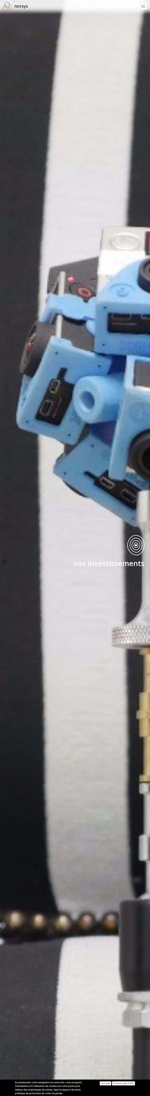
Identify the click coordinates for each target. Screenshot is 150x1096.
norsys (21, 6)
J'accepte (105, 1083)
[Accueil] (8, 6)
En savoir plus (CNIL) (123, 1083)
